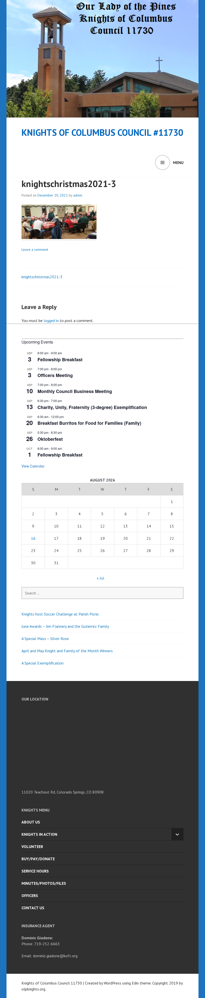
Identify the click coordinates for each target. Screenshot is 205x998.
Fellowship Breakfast (60, 359)
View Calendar (33, 466)
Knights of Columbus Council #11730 (102, 132)
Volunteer (32, 846)
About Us (31, 822)
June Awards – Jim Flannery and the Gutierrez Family (65, 626)
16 (33, 538)
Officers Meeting (55, 375)
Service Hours (35, 871)
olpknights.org (33, 989)
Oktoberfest (50, 439)
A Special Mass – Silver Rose (45, 638)
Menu (178, 162)
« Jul (100, 578)
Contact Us (33, 907)
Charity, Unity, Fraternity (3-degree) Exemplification (92, 407)
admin (77, 195)
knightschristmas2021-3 (42, 276)
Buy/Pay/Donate (38, 858)
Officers (30, 895)
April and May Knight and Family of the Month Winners (67, 650)
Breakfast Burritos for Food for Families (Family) (89, 423)
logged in (51, 320)
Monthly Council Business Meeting (75, 391)
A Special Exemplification (43, 663)
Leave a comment (35, 249)
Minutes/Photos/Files (44, 883)
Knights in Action (39, 834)
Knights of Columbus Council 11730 (52, 983)
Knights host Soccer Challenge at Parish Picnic (60, 614)
